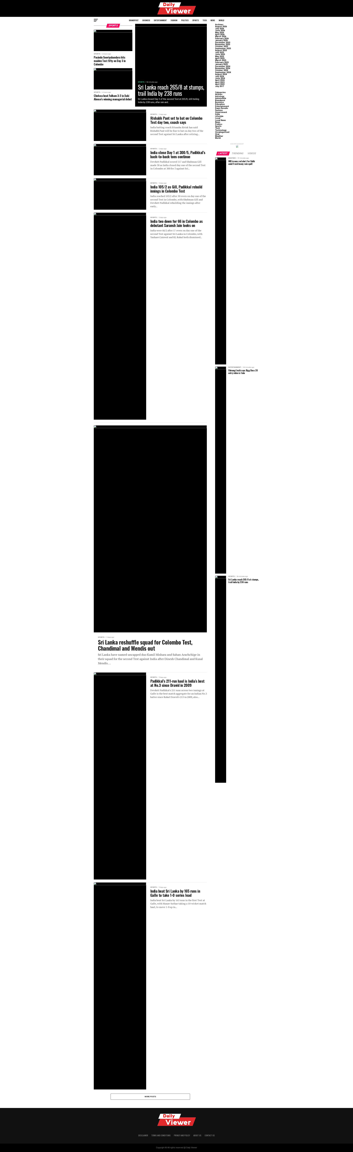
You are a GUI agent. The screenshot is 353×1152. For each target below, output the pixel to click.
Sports (195, 20)
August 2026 (221, 26)
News (213, 20)
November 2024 (222, 68)
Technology (220, 130)
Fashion (174, 20)
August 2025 (221, 50)
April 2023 (219, 82)
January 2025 (221, 64)
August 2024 (221, 74)
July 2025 (219, 52)
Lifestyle (219, 116)
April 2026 (219, 34)
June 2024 (220, 78)
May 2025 (219, 56)
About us (197, 1135)
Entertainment (160, 20)
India (217, 114)
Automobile (220, 98)
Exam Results (221, 108)
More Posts (150, 1097)
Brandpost (134, 20)
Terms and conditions (161, 1135)
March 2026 (220, 36)
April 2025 (219, 58)
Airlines (218, 94)
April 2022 (219, 84)
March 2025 (220, 60)
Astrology (219, 96)
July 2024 (219, 76)
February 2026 (222, 38)
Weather (219, 136)
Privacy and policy (182, 1135)
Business (146, 20)
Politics (184, 20)
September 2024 (223, 72)
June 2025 (220, 54)
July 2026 (219, 28)
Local (217, 118)
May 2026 (219, 32)
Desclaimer (143, 1135)
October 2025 (221, 46)
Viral (217, 134)
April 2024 (219, 80)
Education (220, 104)
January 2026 (221, 40)
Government (221, 112)
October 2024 (221, 70)
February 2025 (222, 62)
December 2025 (222, 42)
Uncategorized (222, 132)
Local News (220, 120)
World (221, 20)
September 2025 (223, 48)
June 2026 (220, 30)
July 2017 (219, 86)
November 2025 (222, 44)
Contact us (210, 1135)
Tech (205, 20)
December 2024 (222, 66)
